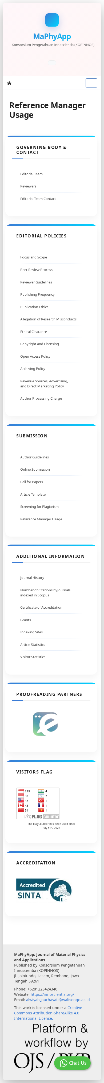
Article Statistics (32, 644)
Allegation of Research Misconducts (48, 319)
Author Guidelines (34, 457)
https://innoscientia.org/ (52, 994)
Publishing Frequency (37, 294)
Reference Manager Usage (41, 519)
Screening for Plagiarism (39, 506)
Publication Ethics (34, 306)
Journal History (32, 577)
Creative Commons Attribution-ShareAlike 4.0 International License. (48, 1013)
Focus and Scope (33, 257)
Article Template (33, 494)
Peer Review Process (36, 269)
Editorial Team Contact (38, 198)
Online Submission (35, 469)
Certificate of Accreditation (41, 607)
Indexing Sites (31, 632)
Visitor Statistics (32, 656)
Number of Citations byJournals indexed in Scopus (45, 592)
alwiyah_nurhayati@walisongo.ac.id (58, 999)
